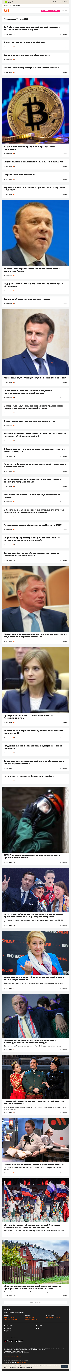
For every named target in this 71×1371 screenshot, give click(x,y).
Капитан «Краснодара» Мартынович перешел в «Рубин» (31, 67)
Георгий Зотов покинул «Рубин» (20, 174)
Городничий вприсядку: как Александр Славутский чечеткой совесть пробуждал (34, 1102)
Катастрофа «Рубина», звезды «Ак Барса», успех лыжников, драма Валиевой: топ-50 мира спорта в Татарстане (33, 915)
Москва (15, 5)
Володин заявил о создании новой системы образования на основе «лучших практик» (34, 762)
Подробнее (29, 1367)
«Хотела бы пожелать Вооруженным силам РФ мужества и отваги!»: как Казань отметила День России (32, 1226)
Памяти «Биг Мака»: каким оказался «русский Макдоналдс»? (34, 1164)
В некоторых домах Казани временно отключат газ (29, 421)
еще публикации (35, 1302)
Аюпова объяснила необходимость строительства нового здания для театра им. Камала (33, 480)
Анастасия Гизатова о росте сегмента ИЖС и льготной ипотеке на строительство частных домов (34, 1292)
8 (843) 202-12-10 (9, 1317)
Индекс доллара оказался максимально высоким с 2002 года (34, 161)
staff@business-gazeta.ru (53, 1317)
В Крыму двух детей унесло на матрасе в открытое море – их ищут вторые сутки (34, 450)
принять (64, 1366)
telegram (9, 1328)
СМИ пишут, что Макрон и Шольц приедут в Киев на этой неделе (32, 495)
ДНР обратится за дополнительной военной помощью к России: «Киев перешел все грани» (32, 28)
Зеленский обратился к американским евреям (27, 299)
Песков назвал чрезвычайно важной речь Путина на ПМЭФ (33, 525)
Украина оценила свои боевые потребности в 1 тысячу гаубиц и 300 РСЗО (34, 188)
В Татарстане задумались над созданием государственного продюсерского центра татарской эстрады (33, 407)
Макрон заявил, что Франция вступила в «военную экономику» (35, 378)
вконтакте (9, 1325)
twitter (40, 1325)
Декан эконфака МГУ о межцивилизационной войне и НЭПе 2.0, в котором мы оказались (32, 1046)
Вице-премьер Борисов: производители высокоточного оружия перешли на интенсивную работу (32, 538)
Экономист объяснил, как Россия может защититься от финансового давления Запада (31, 554)
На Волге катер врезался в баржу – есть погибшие (29, 776)
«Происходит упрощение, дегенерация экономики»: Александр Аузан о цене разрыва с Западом (30, 1041)
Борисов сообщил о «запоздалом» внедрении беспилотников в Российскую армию (35, 465)
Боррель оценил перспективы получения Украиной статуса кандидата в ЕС (33, 731)
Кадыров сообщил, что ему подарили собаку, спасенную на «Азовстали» (33, 284)
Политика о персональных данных (12, 1356)
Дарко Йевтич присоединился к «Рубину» (24, 42)
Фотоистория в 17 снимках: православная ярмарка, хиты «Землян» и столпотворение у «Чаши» (34, 1231)
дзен (39, 1328)
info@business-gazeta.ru (10, 1319)
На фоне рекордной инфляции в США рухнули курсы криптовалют (30, 147)
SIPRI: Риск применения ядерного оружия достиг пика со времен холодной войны (32, 856)
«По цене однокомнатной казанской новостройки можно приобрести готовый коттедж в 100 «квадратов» (32, 1287)
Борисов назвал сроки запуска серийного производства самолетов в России (32, 269)
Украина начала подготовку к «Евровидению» (27, 55)
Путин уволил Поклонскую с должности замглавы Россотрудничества (28, 716)
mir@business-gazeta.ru (31, 1319)
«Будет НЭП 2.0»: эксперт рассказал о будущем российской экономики (33, 747)
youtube (8, 1331)
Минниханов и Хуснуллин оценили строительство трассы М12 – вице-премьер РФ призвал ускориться (35, 635)
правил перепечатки (21, 1362)
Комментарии (9, 34)
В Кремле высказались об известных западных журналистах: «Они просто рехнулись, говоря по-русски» (34, 511)
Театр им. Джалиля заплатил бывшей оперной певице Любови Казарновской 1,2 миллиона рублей (35, 434)
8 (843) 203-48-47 (30, 1317)
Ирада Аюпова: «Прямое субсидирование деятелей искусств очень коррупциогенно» (34, 978)
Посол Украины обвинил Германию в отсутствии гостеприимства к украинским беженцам (28, 391)
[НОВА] (50, 11)
